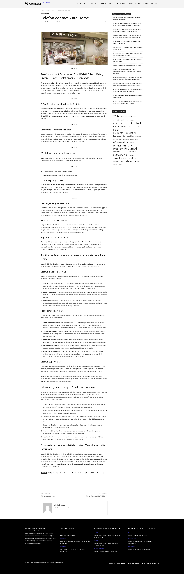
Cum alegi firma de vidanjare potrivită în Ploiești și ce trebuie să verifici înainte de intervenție (127, 24)
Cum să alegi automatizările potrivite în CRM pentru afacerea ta (126, 42)
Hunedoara (138, 136)
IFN (117, 139)
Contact (55, 472)
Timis (121, 161)
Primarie (128, 146)
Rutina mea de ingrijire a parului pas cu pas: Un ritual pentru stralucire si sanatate (127, 102)
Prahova (131, 142)
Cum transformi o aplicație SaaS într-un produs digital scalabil (127, 60)
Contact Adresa (120, 127)
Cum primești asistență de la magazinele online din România (128, 96)
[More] (60, 26)
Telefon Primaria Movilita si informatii (105, 551)
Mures (131, 139)
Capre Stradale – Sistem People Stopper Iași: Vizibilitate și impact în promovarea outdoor (127, 36)
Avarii (126, 120)
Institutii (96, 533)
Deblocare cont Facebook (67, 535)
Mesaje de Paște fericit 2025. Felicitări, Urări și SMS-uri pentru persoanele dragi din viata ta (127, 84)
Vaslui (138, 161)
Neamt (136, 139)
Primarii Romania (99, 548)
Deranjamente (133, 127)
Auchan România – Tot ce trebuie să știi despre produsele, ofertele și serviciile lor (128, 90)
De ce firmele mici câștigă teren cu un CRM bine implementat (128, 48)
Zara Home (100, 472)
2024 (49, 472)
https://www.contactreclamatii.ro (62, 507)
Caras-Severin (116, 123)
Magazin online (50, 10)
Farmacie (117, 136)
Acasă (42, 10)
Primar (117, 146)
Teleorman (116, 161)
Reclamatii (73, 472)
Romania (124, 151)
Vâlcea (120, 164)
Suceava (131, 155)
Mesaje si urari (132, 533)
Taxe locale (119, 158)
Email (116, 130)
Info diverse (63, 533)
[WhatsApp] (56, 26)
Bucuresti (132, 120)
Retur (87, 472)
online (60, 472)
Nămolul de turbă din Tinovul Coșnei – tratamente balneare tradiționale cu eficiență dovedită (127, 71)
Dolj (139, 127)
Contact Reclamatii (40, 562)
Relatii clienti (81, 472)
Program (66, 472)
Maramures (126, 139)
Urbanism (130, 161)
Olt (127, 142)
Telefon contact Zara (48, 496)
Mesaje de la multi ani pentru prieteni (139, 549)
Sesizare (131, 152)
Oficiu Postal (119, 142)
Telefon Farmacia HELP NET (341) (97, 496)
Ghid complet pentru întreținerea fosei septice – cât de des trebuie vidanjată (128, 54)
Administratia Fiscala (128, 117)
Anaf (122, 120)
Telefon (93, 472)
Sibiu (136, 151)
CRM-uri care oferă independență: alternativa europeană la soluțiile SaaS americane (127, 30)
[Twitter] (47, 26)
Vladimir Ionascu (49, 22)
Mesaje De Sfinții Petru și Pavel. (137, 535)
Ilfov (120, 139)
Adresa (116, 120)
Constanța (127, 123)
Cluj (122, 123)
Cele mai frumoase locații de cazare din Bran (127, 65)
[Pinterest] (51, 26)
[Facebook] (43, 26)
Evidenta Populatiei (124, 133)
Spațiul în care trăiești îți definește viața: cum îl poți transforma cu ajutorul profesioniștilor (127, 78)
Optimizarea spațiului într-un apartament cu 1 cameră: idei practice (127, 18)
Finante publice (128, 136)
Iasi (114, 139)
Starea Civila (120, 155)
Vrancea (115, 164)
